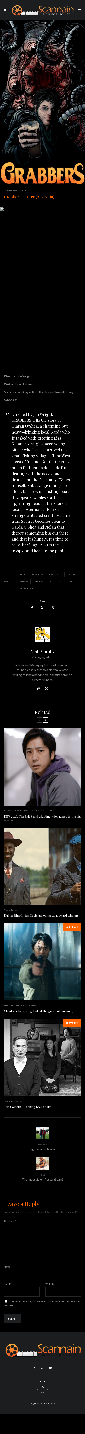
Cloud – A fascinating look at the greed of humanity (38, 1011)
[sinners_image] (42, 866)
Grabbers (38, 574)
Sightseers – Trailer (42, 1147)
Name (8, 1266)
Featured (29, 810)
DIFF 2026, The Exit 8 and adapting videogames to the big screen (42, 818)
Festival (40, 810)
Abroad (8, 810)
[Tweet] (42, 607)
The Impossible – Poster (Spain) (42, 1177)
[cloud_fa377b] (42, 961)
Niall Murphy (42, 651)
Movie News (10, 190)
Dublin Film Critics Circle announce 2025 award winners (41, 915)
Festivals (51, 810)
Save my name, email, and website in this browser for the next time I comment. (42, 1303)
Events (18, 810)
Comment (10, 1220)
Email (7, 1283)
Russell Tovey (66, 581)
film (23, 574)
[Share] (32, 607)
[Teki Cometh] (42, 1057)
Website (49, 1283)
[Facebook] (34, 1368)
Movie (73, 574)
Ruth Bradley (28, 588)
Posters (23, 190)
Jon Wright (56, 574)
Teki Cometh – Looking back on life (27, 1107)
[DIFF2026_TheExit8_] (42, 767)
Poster (24, 581)
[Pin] (53, 607)
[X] (42, 1368)
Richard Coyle (43, 581)
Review (31, 1005)
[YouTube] (50, 1368)
